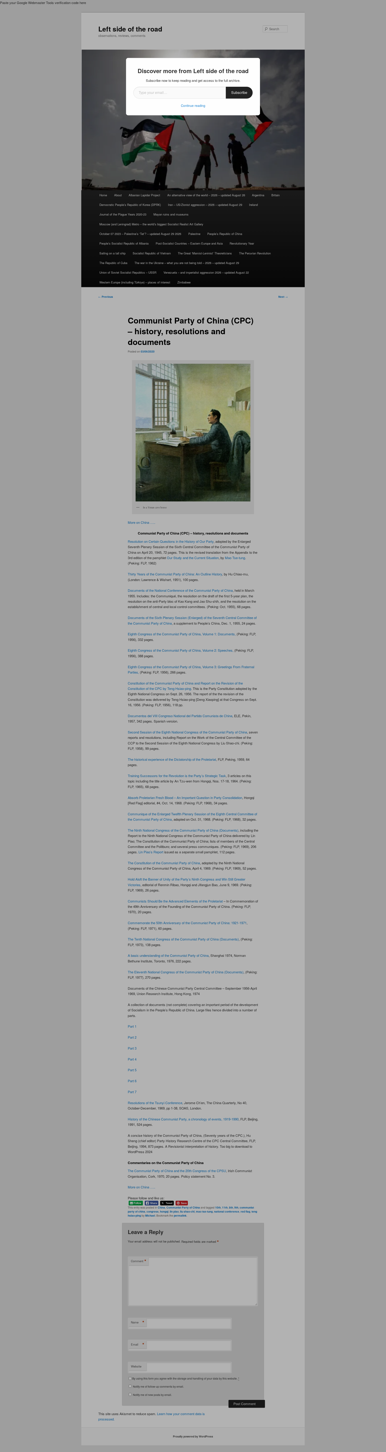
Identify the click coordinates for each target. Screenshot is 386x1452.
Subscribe (239, 92)
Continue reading (193, 105)
